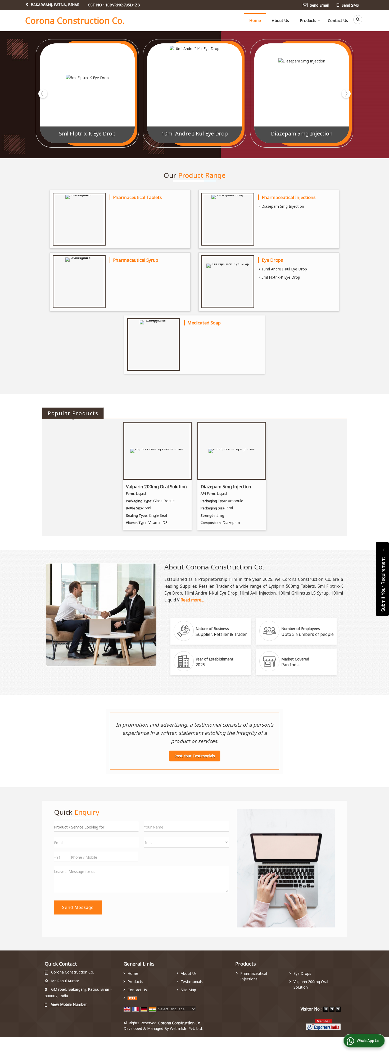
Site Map (188, 989)
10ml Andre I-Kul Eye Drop (194, 133)
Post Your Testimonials (194, 755)
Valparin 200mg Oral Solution (156, 486)
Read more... (192, 600)
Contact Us (338, 20)
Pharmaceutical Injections (288, 197)
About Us (280, 20)
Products (308, 20)
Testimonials (192, 981)
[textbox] (96, 826)
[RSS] (132, 998)
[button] (69, 1004)
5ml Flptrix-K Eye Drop (87, 133)
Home (255, 20)
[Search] (356, 19)
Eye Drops (272, 260)
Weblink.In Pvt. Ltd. (186, 1028)
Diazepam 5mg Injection (302, 133)
